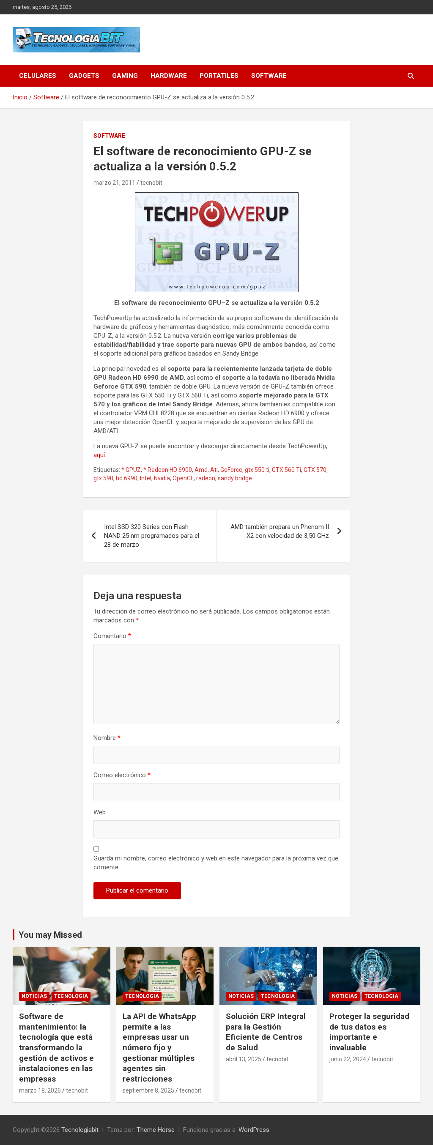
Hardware (169, 75)
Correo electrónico (122, 775)
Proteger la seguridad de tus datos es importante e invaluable (369, 1031)
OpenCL (183, 478)
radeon (205, 478)
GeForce (231, 469)
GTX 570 (315, 469)
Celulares (37, 75)
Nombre (107, 738)
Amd (201, 469)
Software (269, 75)
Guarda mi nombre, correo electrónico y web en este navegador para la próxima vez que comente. (215, 863)
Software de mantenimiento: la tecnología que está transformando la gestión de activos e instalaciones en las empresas (56, 1047)
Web (99, 812)
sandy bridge (235, 478)
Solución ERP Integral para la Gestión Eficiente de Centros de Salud (266, 1031)
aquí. (99, 455)
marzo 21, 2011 (114, 182)
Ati (214, 469)
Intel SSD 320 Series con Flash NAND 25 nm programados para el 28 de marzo (151, 535)
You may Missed (50, 935)
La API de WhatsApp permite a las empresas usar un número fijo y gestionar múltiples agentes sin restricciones (159, 1047)
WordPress (253, 1130)
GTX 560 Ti (286, 469)
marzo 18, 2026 (40, 1090)
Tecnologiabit (80, 1130)
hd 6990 (126, 478)
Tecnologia (71, 996)
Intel (145, 478)
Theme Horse (156, 1130)
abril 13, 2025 (243, 1059)
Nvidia (162, 478)
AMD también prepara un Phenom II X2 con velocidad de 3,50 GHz (279, 531)
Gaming (125, 75)
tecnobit (151, 182)
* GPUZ (131, 469)
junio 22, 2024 (347, 1059)
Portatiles (219, 75)
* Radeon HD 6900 (167, 469)
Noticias (34, 996)
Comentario (112, 636)
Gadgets (84, 75)
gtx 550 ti (257, 469)
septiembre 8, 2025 (148, 1090)
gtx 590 (103, 478)
